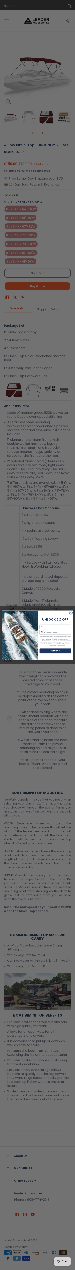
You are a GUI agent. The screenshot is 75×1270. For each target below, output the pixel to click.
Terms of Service (61, 644)
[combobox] (42, 632)
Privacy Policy (53, 644)
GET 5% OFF (55, 651)
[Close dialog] (70, 612)
